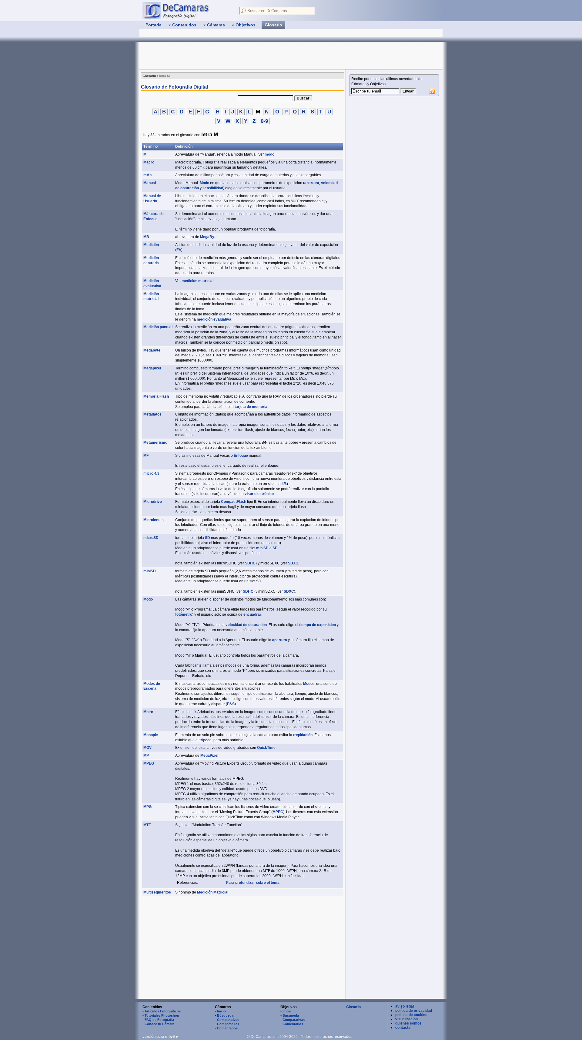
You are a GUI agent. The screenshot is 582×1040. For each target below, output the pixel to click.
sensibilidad (212, 188)
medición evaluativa (214, 319)
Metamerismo (155, 442)
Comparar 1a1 (228, 1024)
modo (269, 154)
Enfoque (241, 455)
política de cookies (411, 1015)
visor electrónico (259, 494)
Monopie (150, 735)
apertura (311, 183)
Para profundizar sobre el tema (252, 882)
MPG (147, 807)
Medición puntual (157, 327)
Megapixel (152, 368)
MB (146, 237)
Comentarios (227, 1028)
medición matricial (197, 281)
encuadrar (252, 614)
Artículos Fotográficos (163, 1011)
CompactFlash (233, 502)
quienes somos (408, 1023)
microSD (151, 538)
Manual (149, 183)
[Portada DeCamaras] (188, 10)
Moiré (148, 712)
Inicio (221, 1011)
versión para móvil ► (160, 1037)
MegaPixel (209, 755)
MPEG (148, 763)
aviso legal (404, 1006)
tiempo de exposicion (317, 625)
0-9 (264, 121)
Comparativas (228, 1019)
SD (207, 538)
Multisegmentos (157, 892)
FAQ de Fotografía (159, 1019)
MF (146, 455)
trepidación (303, 735)
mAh (147, 175)
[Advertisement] (249, 55)
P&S (231, 704)
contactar (403, 1027)
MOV (147, 748)
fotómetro (183, 614)
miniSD (262, 548)
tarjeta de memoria (251, 407)
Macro (148, 162)
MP (146, 755)
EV (178, 250)
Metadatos (152, 414)
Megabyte (151, 350)
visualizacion (406, 1019)
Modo (204, 183)
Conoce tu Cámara (159, 1024)
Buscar (303, 98)
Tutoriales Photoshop (162, 1015)
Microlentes (153, 520)
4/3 (284, 484)
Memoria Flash (156, 396)
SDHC (250, 563)
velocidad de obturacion (246, 625)
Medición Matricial (212, 892)
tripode (205, 740)
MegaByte (209, 237)
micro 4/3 (151, 473)
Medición (151, 245)
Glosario (353, 1007)
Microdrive (152, 502)
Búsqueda (225, 1015)
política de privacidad (413, 1010)
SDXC (293, 563)
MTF (147, 825)
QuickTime (266, 748)
